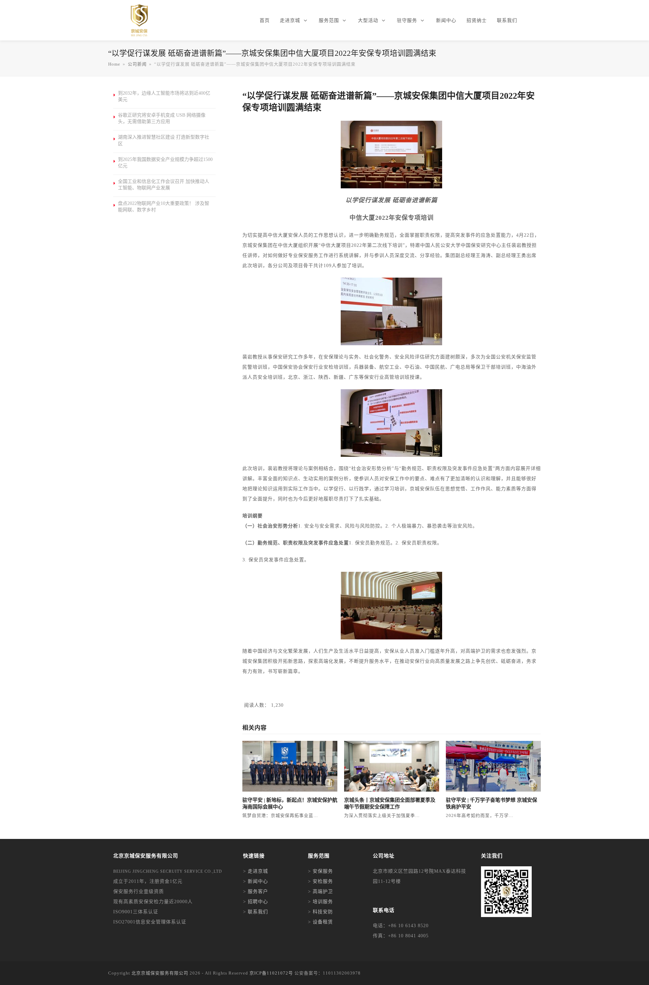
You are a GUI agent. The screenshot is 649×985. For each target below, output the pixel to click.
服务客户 (258, 891)
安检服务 (323, 881)
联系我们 (258, 911)
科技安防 (323, 911)
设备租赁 (323, 921)
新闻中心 (258, 881)
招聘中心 (258, 901)
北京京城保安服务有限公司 (159, 973)
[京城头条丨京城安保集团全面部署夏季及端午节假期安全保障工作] (391, 765)
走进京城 (258, 871)
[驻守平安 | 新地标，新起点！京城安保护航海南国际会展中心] (289, 765)
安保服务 (323, 871)
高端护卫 (323, 891)
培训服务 (323, 901)
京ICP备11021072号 (271, 973)
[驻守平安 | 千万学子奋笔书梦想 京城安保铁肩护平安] (493, 765)
